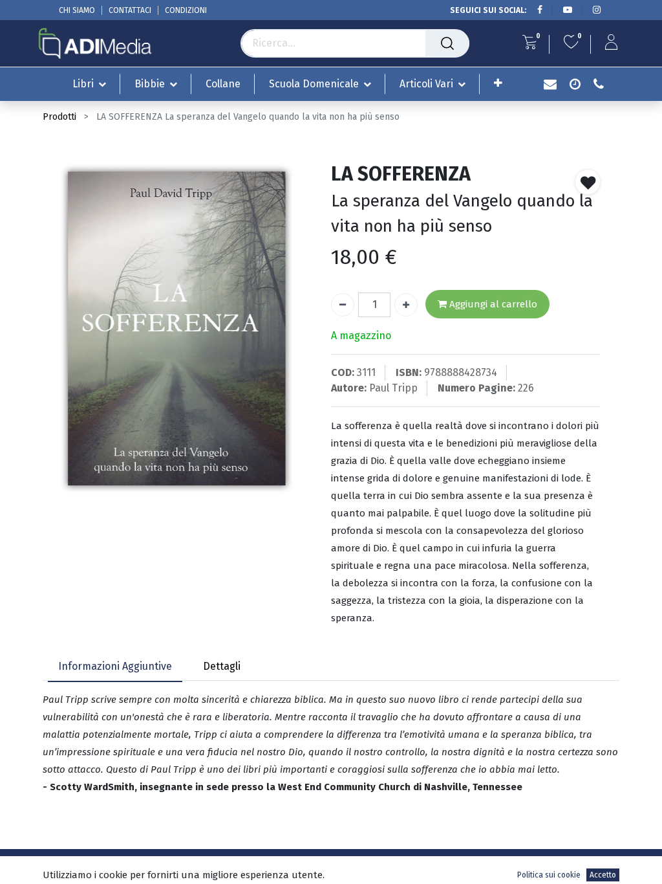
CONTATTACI (130, 10)
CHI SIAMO (77, 10)
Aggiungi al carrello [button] (492, 304)
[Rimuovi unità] (342, 304)
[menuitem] (223, 83)
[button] (498, 83)
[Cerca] (447, 43)
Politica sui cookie (549, 874)
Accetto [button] (603, 874)
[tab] (115, 666)
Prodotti (59, 116)
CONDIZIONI (186, 10)
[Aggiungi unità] (406, 304)
